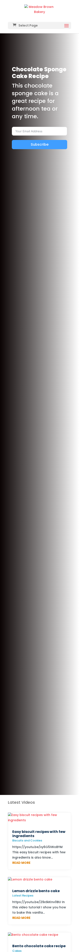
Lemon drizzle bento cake (36, 890)
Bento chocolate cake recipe (39, 945)
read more (21, 863)
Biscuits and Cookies (27, 840)
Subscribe (39, 144)
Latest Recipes (22, 895)
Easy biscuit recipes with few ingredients (38, 833)
